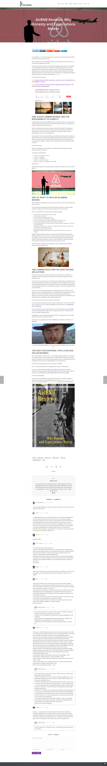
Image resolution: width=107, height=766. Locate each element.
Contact (81, 3)
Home (59, 3)
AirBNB (41, 57)
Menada (37, 534)
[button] (35, 51)
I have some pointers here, (68, 380)
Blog (62, 3)
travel (44, 460)
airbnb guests (40, 457)
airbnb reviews (56, 457)
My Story (75, 3)
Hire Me (70, 3)
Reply (51, 502)
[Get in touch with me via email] (54, 493)
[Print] (46, 466)
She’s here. (57, 74)
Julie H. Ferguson (39, 543)
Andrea (37, 512)
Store (85, 3)
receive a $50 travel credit (52, 381)
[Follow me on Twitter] (52, 493)
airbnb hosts (48, 457)
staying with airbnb (36, 460)
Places (66, 3)
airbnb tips (63, 457)
